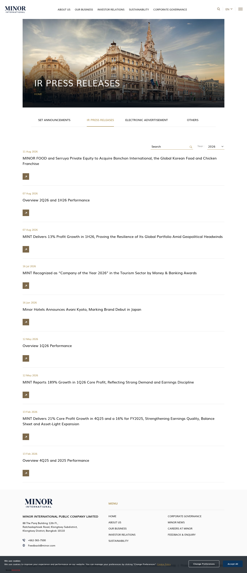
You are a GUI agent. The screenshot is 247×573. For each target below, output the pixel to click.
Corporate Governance (184, 516)
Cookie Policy (164, 564)
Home (38, 94)
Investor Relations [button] (110, 9)
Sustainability (118, 540)
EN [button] (227, 9)
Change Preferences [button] (204, 563)
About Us (114, 522)
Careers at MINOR (180, 528)
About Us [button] (64, 9)
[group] (54, 120)
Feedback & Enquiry (181, 534)
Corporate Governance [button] (170, 9)
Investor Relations (121, 534)
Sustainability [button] (139, 9)
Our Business (84, 9)
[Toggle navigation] (240, 9)
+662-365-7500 (37, 540)
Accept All (233, 563)
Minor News (176, 522)
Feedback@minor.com (41, 545)
